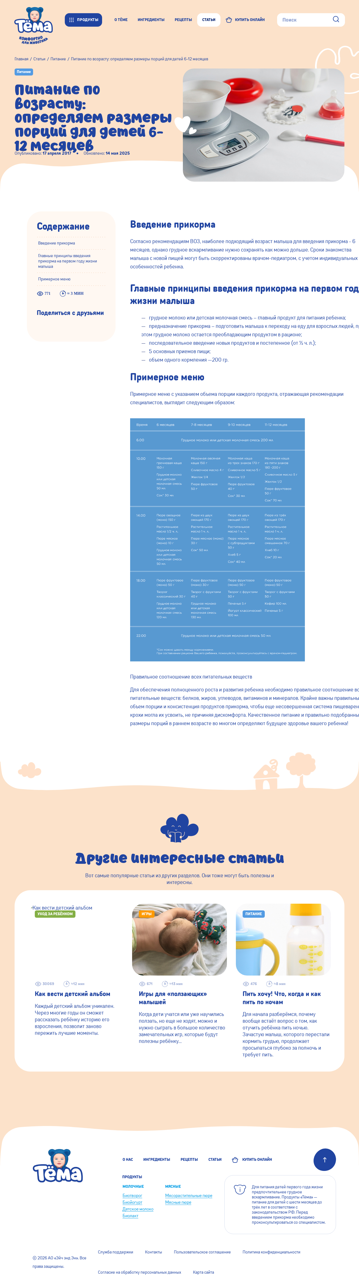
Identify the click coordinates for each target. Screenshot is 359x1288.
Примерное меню (54, 279)
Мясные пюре (178, 1202)
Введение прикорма (56, 243)
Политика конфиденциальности (271, 1252)
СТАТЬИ (208, 19)
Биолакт (130, 1215)
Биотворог (132, 1195)
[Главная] (39, 20)
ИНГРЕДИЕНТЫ (151, 19)
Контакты (153, 1252)
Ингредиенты (156, 1159)
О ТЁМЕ (121, 19)
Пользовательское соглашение (202, 1252)
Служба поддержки (115, 1252)
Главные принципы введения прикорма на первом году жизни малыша (67, 261)
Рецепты (189, 1159)
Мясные (173, 1186)
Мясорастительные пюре (188, 1195)
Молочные (133, 1186)
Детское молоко (138, 1209)
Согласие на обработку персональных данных (139, 1272)
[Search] (336, 19)
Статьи (215, 1159)
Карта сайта (203, 1272)
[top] (325, 1159)
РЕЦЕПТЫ (183, 19)
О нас (128, 1159)
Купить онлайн (256, 1159)
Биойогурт (132, 1202)
